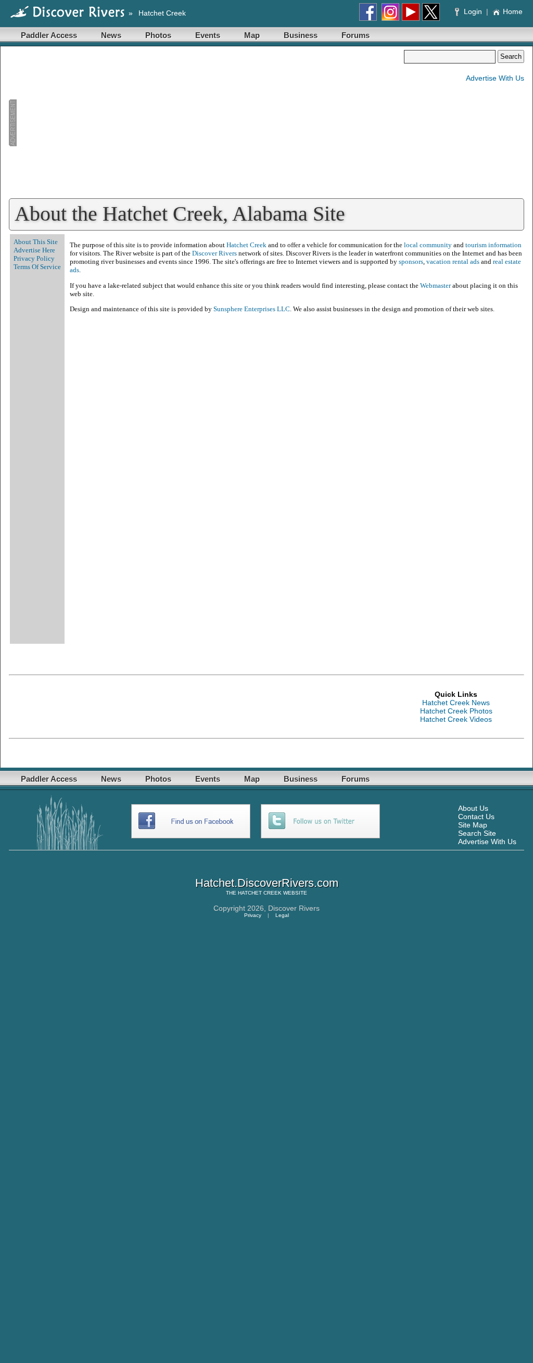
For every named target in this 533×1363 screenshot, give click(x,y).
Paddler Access (49, 35)
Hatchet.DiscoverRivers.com (266, 882)
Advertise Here (34, 250)
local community (428, 245)
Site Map (472, 825)
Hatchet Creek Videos (456, 719)
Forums (355, 35)
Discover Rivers (214, 253)
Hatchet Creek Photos (456, 711)
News (111, 35)
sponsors (411, 261)
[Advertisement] (206, 123)
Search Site (477, 833)
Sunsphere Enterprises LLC (251, 309)
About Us (473, 808)
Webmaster (435, 285)
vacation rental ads (452, 261)
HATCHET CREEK (260, 893)
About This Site (36, 242)
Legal (282, 915)
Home (513, 11)
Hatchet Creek (162, 13)
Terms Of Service (37, 267)
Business (301, 35)
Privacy (252, 915)
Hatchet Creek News (456, 702)
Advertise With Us (495, 78)
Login (473, 11)
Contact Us (476, 816)
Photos (158, 35)
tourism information (493, 245)
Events (207, 35)
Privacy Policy (34, 258)
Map (252, 35)
